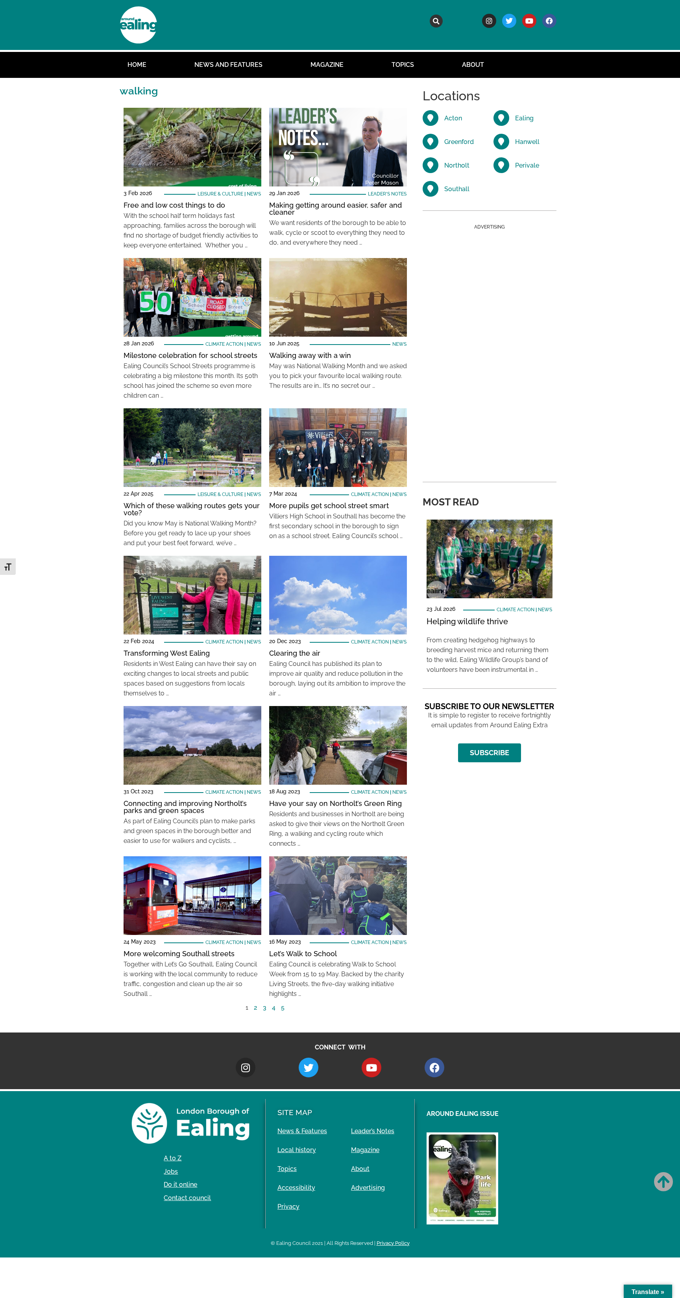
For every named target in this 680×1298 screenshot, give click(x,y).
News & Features (302, 1131)
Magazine (327, 64)
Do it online (180, 1184)
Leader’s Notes (372, 1131)
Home (137, 64)
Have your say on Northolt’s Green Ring (335, 803)
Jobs (171, 1171)
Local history (296, 1150)
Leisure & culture (220, 194)
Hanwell (527, 142)
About (473, 64)
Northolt (456, 165)
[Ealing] (501, 118)
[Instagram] (489, 21)
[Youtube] (529, 21)
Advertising (368, 1187)
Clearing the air (294, 653)
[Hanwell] (501, 141)
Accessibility (296, 1187)
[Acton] (430, 118)
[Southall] (430, 189)
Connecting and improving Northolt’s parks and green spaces (185, 807)
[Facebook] (549, 21)
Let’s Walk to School (303, 954)
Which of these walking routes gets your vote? (192, 509)
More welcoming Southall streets (179, 954)
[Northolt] (430, 165)
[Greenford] (430, 141)
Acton (453, 118)
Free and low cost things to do (174, 205)
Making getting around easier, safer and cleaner (335, 208)
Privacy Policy (393, 1243)
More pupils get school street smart (329, 506)
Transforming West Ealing (167, 653)
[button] (436, 21)
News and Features (228, 64)
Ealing (524, 118)
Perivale (527, 165)
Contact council (187, 1198)
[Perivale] (501, 165)
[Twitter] (509, 21)
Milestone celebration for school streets (190, 355)
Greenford (459, 142)
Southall (456, 189)
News (254, 194)
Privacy (288, 1206)
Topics (403, 64)
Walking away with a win (310, 355)
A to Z (172, 1158)
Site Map (294, 1112)
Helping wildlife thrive (467, 621)
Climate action (224, 344)
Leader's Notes (387, 194)
